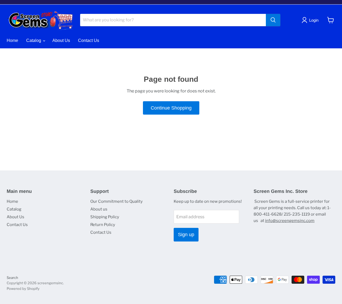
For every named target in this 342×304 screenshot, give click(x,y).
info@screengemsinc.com (289, 220)
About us (98, 209)
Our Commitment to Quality (116, 201)
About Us (61, 40)
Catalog (34, 40)
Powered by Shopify (23, 288)
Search (12, 277)
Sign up (186, 234)
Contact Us (88, 40)
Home (12, 40)
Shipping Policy (104, 217)
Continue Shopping (171, 108)
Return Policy (102, 224)
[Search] (273, 20)
